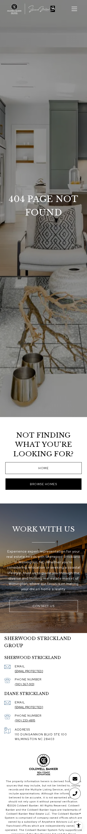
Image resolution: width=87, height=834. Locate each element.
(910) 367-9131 (24, 684)
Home (43, 468)
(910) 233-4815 (25, 720)
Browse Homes (43, 484)
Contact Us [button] (43, 606)
